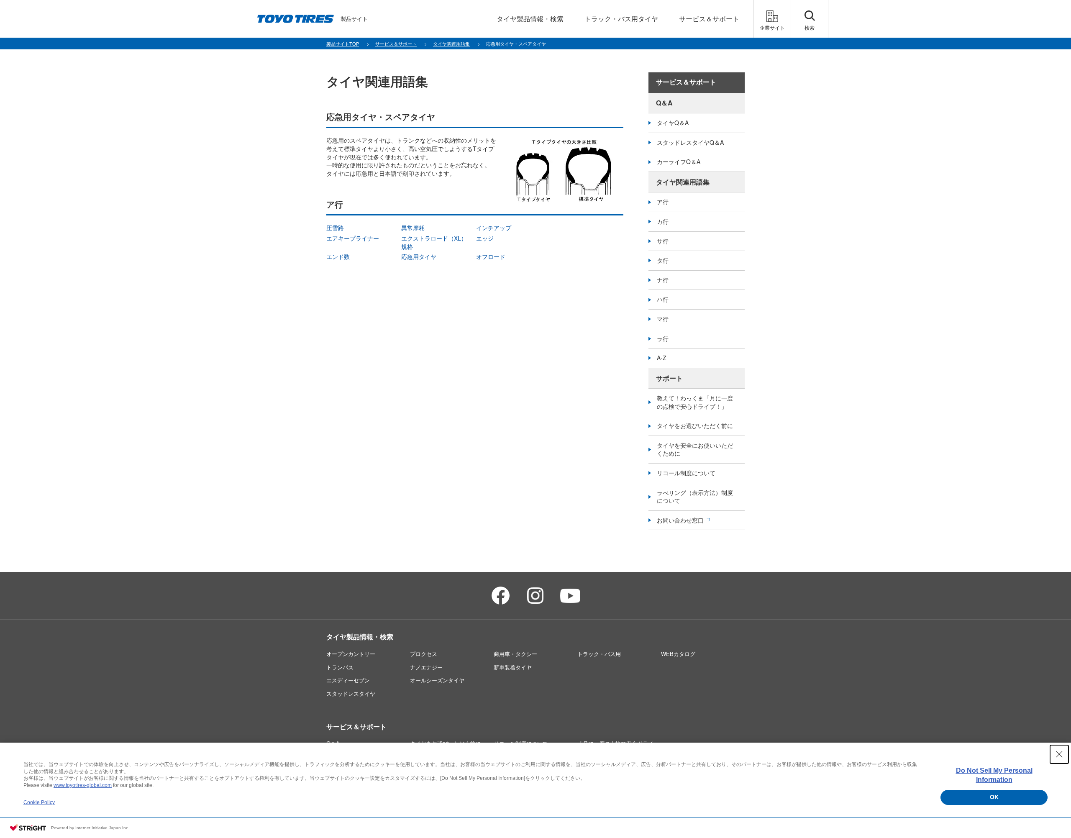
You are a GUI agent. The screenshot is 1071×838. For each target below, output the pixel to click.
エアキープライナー (352, 238)
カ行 (663, 221)
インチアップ (493, 227)
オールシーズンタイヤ (437, 680)
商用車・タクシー (515, 654)
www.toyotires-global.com (83, 785)
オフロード (490, 256)
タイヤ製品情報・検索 (359, 636)
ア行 (663, 201)
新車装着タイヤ (513, 667)
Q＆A (664, 103)
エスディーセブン (348, 680)
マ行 (663, 319)
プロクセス (423, 654)
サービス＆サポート (686, 82)
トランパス (340, 667)
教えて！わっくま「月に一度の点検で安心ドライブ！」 (695, 402)
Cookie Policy (39, 802)
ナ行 (663, 280)
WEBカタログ (678, 654)
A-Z (661, 358)
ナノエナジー (426, 667)
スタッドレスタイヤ (350, 693)
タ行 (663, 260)
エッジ (485, 238)
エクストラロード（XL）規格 (434, 242)
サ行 (663, 241)
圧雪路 (335, 227)
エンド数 (338, 256)
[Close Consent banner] (1059, 754)
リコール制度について (686, 473)
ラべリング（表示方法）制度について (695, 496)
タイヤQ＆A (673, 122)
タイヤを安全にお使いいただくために (695, 449)
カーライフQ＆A (678, 161)
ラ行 (663, 338)
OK (994, 797)
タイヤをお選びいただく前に (695, 425)
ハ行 (663, 299)
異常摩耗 (413, 227)
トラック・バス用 (599, 654)
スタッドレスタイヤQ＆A (690, 142)
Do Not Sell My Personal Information (994, 775)
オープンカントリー (350, 654)
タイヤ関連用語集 (683, 182)
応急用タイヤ (418, 256)
